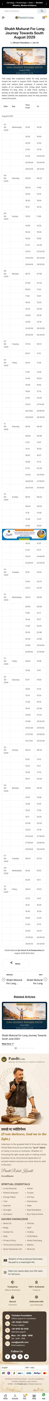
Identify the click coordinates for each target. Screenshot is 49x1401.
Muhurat (31, 1249)
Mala (29, 1205)
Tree (5, 1201)
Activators (7, 1214)
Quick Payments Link (12, 1249)
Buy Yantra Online (35, 1214)
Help (5, 1236)
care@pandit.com (20, 1342)
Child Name (32, 1236)
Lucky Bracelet (10, 1188)
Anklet (30, 1188)
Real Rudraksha (34, 1210)
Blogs (5, 1227)
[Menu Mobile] (4, 17)
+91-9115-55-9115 (20, 1329)
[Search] (41, 11)
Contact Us (8, 1232)
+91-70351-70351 (19, 1322)
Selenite (7, 1205)
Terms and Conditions (13, 1245)
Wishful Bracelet (10, 1193)
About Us (7, 1223)
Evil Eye (30, 1197)
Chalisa (30, 1232)
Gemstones (32, 1201)
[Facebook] (7, 1356)
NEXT (41, 974)
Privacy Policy (9, 1240)
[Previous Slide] (2, 4)
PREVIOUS (9, 974)
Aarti (29, 1227)
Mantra (30, 1245)
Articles (30, 1223)
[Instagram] (20, 1356)
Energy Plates (9, 1197)
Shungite (7, 1210)
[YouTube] (26, 1356)
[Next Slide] (46, 4)
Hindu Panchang (34, 1240)
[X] (13, 1356)
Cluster (30, 1193)
